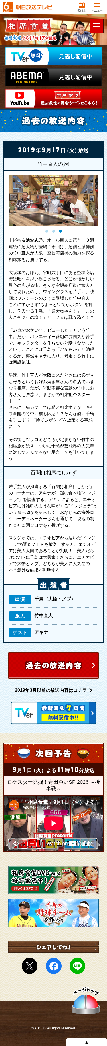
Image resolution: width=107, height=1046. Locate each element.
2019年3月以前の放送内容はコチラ (51, 690)
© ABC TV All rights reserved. (53, 1028)
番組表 (81, 10)
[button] (46, 231)
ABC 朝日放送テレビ (27, 7)
